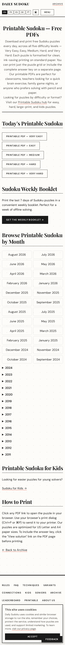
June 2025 (17, 321)
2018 (8, 408)
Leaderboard (11, 600)
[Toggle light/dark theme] (36, 12)
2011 (8, 454)
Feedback (52, 639)
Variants (49, 585)
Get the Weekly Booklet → (25, 219)
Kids (28, 592)
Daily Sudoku (16, 4)
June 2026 (17, 264)
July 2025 (48, 312)
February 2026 (17, 283)
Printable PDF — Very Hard (24, 173)
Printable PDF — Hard (21, 164)
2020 (8, 394)
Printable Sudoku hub (32, 102)
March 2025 (48, 331)
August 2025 (17, 312)
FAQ (16, 585)
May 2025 (48, 321)
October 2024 (17, 359)
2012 (8, 448)
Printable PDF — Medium (23, 155)
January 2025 (48, 340)
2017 (8, 414)
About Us (48, 600)
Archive (57, 3)
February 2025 (17, 340)
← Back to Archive (14, 550)
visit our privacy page (24, 628)
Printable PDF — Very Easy (24, 136)
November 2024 (48, 350)
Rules (6, 585)
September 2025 (48, 302)
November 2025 (48, 292)
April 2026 (17, 274)
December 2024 (17, 350)
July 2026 (48, 254)
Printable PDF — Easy (21, 145)
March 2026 (48, 274)
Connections (11, 592)
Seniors (40, 592)
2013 (8, 441)
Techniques (31, 585)
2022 (8, 381)
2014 (8, 434)
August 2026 (17, 254)
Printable (31, 600)
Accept (33, 636)
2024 (8, 368)
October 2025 (17, 302)
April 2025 (17, 331)
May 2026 (48, 264)
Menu (47, 12)
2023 (8, 374)
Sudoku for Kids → (14, 488)
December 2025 (17, 292)
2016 (8, 421)
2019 (8, 401)
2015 (8, 428)
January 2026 (48, 283)
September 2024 (48, 359)
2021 (8, 388)
